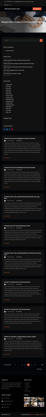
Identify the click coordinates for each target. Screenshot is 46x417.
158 (42, 364)
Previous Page (7, 364)
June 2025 (8, 110)
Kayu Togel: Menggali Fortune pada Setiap (14, 70)
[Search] (41, 40)
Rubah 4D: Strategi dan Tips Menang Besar (17, 282)
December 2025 (10, 99)
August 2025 (9, 106)
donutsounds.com (12, 9)
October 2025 (9, 103)
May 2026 (8, 90)
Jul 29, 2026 (19, 200)
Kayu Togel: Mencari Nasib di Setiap (12, 73)
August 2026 (9, 84)
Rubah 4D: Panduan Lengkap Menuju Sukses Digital (20, 336)
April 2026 (8, 92)
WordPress (41, 414)
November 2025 (10, 101)
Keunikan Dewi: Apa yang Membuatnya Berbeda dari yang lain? (21, 197)
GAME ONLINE (9, 50)
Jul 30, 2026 (19, 140)
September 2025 (10, 105)
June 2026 (8, 88)
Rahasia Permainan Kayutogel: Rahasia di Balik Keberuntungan (19, 63)
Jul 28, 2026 (19, 284)
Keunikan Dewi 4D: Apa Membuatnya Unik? (17, 225)
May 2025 (8, 112)
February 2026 (9, 95)
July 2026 (8, 86)
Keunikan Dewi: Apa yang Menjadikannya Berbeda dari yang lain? (22, 253)
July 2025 (8, 108)
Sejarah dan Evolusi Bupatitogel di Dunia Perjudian (19, 138)
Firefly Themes (33, 414)
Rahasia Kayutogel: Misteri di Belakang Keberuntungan (17, 60)
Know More (7, 157)
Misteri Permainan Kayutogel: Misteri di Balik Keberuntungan (18, 67)
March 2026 (9, 93)
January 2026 (9, 97)
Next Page (40, 369)
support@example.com (19, 1)
